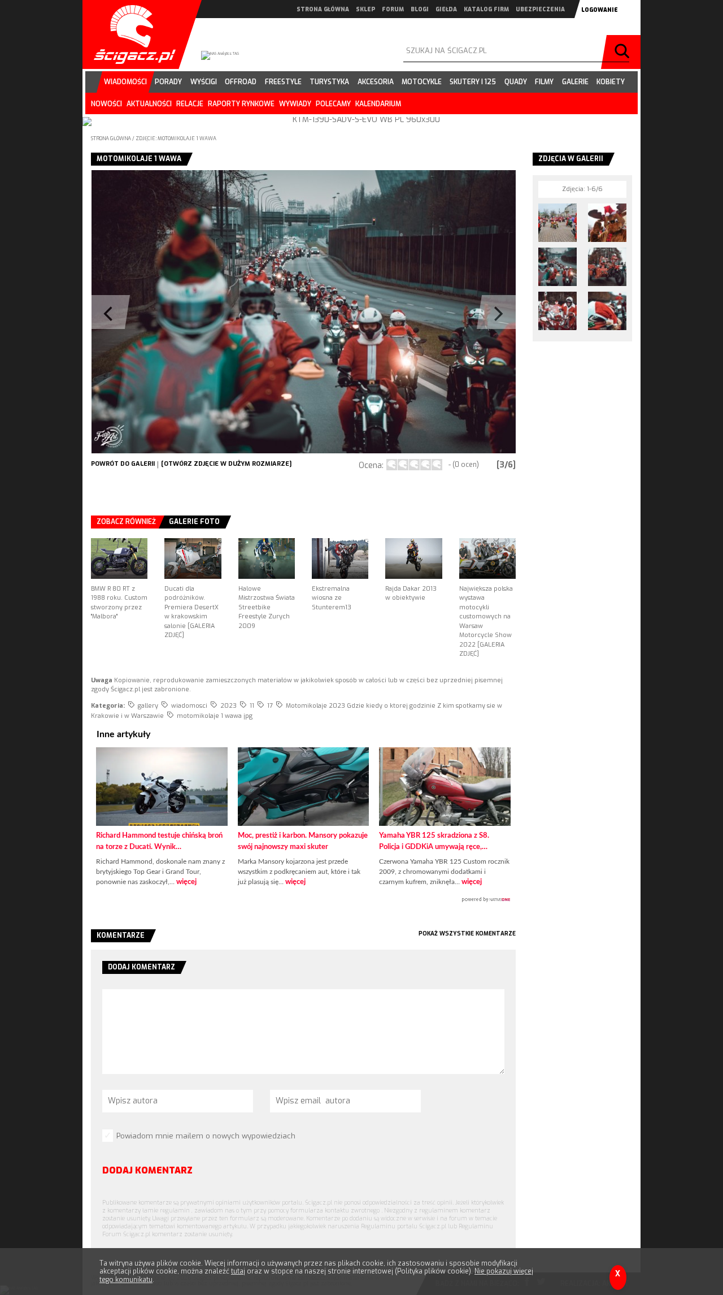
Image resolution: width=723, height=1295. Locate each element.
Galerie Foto (194, 521)
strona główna (323, 9)
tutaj (238, 1271)
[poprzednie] (197, 311)
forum (393, 9)
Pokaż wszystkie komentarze (467, 933)
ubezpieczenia (540, 9)
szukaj (624, 52)
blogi (420, 9)
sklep (365, 9)
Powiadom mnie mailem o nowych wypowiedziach (205, 1136)
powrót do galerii (123, 464)
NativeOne (303, 900)
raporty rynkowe (241, 104)
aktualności (149, 104)
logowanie (599, 10)
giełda (446, 9)
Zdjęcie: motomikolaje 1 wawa (176, 138)
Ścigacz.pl (130, 34)
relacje (189, 104)
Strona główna (111, 138)
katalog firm (486, 9)
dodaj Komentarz (147, 1170)
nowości (106, 104)
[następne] (409, 311)
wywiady (295, 104)
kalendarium (378, 104)
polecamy (333, 104)
